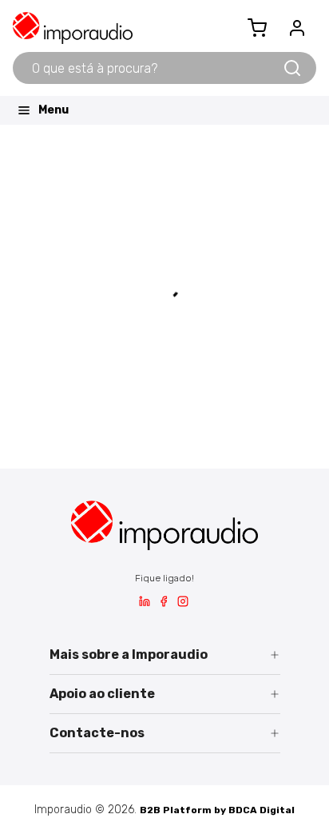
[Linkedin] (144, 603)
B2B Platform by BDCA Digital (217, 810)
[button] (165, 655)
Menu (53, 110)
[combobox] (147, 68)
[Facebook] (163, 603)
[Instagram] (182, 603)
